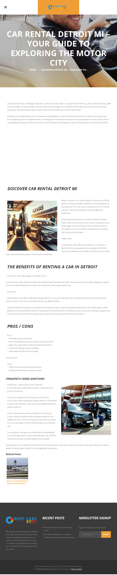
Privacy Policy (76, 569)
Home (32, 69)
